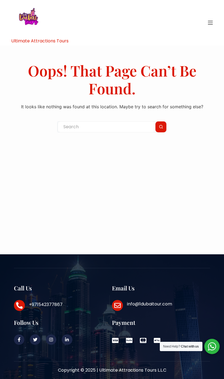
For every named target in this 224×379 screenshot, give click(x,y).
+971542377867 (46, 304)
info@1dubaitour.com (149, 304)
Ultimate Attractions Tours (40, 41)
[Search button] (160, 126)
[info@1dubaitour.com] (117, 305)
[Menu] (210, 22)
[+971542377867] (19, 305)
